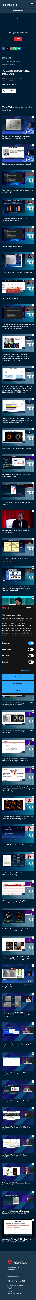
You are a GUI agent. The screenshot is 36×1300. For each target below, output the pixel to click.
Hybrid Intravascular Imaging (12, 246)
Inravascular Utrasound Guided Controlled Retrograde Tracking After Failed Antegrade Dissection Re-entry (16, 1241)
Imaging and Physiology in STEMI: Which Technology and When (16, 475)
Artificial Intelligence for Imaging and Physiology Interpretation (14, 219)
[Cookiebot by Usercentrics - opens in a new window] (25, 608)
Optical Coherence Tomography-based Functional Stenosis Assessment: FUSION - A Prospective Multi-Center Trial (17, 420)
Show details (25, 670)
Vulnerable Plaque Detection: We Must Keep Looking (17, 846)
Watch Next (10, 91)
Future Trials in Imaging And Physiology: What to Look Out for (17, 191)
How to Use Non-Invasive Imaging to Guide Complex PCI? (16, 986)
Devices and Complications (11, 61)
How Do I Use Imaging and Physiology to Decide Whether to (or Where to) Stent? (16, 1212)
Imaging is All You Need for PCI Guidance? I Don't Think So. (17, 531)
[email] (11, 49)
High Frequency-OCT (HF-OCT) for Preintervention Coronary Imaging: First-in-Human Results (16, 1015)
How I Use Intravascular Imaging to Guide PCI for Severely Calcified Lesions (17, 704)
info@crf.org (16, 1276)
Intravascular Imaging (8, 64)
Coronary (7, 58)
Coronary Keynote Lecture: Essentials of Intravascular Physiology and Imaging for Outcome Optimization (16, 589)
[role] (9, 1281)
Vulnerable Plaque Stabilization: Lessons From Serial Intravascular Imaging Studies (17, 818)
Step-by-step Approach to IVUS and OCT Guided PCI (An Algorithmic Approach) (16, 958)
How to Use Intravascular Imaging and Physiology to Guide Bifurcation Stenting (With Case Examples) (18, 789)
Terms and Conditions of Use (14, 1293)
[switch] (31, 649)
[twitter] (7, 49)
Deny (18, 690)
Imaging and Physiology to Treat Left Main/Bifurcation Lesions (14, 1156)
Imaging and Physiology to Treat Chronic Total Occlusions (17, 1074)
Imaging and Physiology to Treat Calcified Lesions (16, 1128)
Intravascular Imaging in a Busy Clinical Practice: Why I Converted (15, 902)
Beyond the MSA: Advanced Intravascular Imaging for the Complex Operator (16, 137)
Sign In (18, 38)
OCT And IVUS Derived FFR (11, 298)
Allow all (18, 677)
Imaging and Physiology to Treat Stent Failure (17, 1101)
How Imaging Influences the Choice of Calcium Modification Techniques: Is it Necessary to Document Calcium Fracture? (18, 326)
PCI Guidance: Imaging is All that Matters (16, 558)
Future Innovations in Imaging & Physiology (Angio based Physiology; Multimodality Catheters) (17, 1045)
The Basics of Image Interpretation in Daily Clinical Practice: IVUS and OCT (16, 930)
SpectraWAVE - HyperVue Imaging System (16, 448)
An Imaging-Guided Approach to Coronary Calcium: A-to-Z (16, 1184)
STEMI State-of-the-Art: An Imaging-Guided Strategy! (17, 503)
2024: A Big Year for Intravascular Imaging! (16, 164)
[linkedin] (19, 49)
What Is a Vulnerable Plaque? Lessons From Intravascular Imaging (16, 874)
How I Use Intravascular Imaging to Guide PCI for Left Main (17, 732)
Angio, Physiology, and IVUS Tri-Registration (17, 272)
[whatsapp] (15, 49)
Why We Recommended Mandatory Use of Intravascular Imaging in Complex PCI (16, 760)
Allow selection (18, 683)
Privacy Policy (11, 1291)
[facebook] (3, 49)
